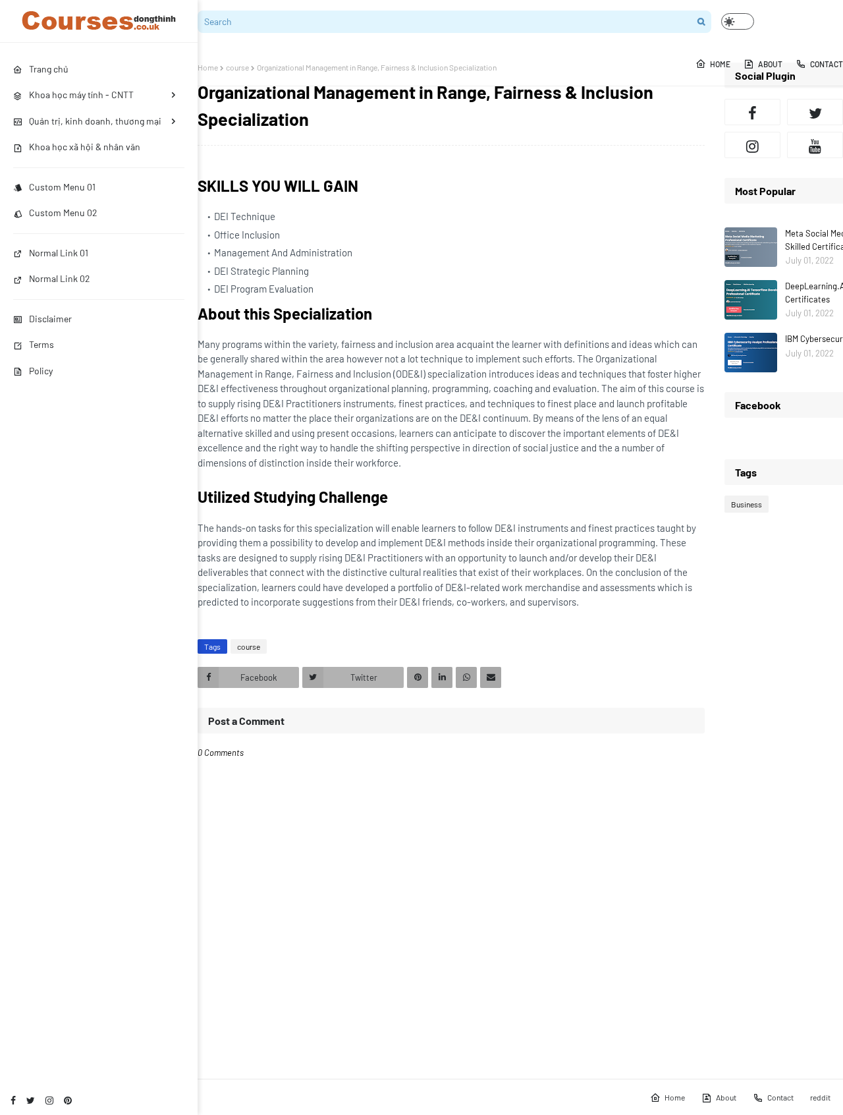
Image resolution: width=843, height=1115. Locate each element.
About (726, 1097)
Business (746, 504)
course (237, 67)
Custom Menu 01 (62, 186)
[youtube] (815, 145)
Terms (41, 344)
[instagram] (49, 1100)
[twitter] (30, 1100)
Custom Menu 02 (63, 212)
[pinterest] (68, 1100)
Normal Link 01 (58, 252)
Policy (41, 370)
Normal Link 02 (59, 278)
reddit (820, 1097)
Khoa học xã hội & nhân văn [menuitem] (84, 146)
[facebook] (13, 1100)
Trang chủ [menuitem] (48, 68)
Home (208, 67)
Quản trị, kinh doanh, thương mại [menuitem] (95, 121)
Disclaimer (50, 318)
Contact (780, 1097)
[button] (737, 21)
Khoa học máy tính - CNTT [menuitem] (81, 94)
